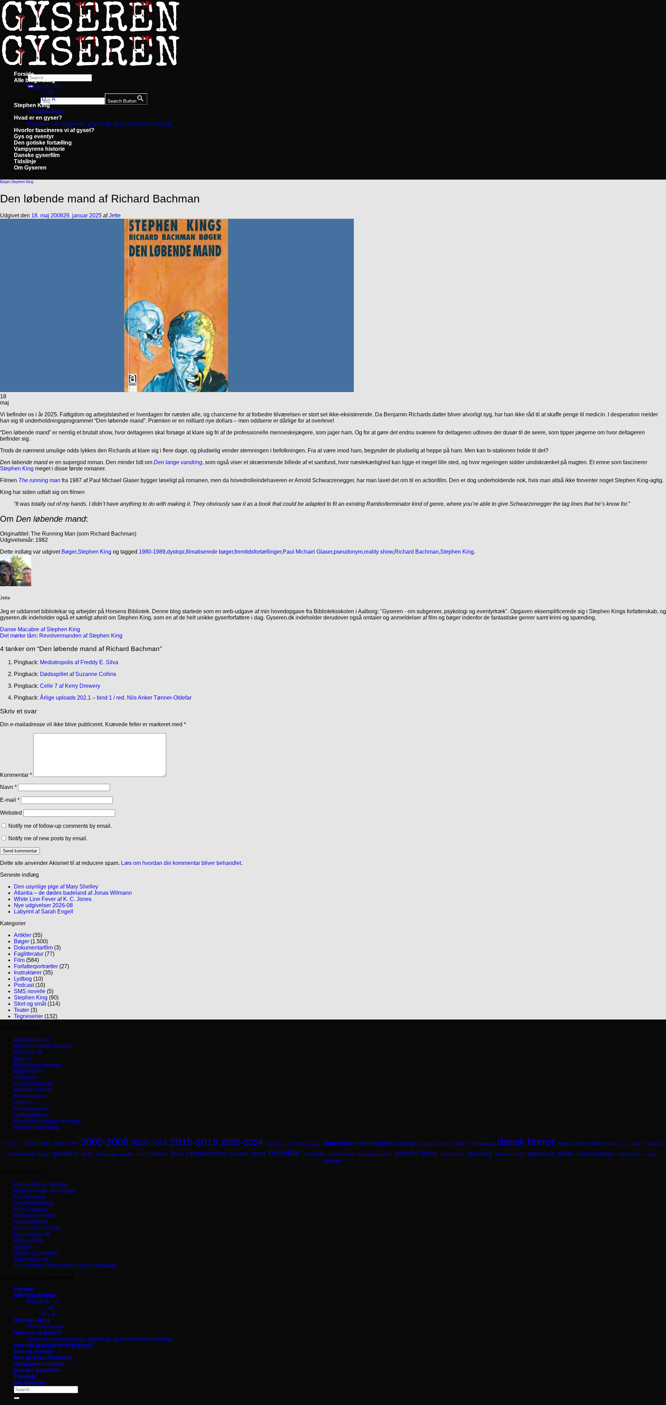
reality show (378, 552)
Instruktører (28, 972)
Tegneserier (28, 1016)
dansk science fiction (581, 1143)
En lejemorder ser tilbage (45, 1191)
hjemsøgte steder (114, 1154)
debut (613, 1144)
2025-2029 (275, 1144)
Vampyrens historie (39, 149)
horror (142, 1154)
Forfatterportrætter (36, 966)
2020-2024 (242, 1142)
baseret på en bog (435, 1144)
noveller (284, 1152)
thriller (566, 1154)
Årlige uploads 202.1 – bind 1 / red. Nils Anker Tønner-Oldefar (115, 698)
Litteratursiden (31, 1108)
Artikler (22, 935)
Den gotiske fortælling (43, 143)
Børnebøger (483, 1143)
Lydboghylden (31, 1115)
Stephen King (32, 105)
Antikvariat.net (31, 1040)
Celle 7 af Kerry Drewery (70, 686)
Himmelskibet (31, 1222)
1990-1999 (65, 1143)
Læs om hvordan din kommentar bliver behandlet (181, 863)
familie (636, 1144)
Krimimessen (30, 1096)
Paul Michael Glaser (307, 552)
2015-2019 (194, 1141)
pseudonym (348, 552)
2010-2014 (149, 1142)
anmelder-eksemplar (357, 1143)
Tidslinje (25, 161)
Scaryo (22, 1247)
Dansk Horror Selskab (41, 1184)
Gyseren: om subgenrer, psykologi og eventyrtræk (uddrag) (99, 124)
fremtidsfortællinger (257, 552)
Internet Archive (33, 1090)
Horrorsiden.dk (32, 1234)
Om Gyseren (30, 168)
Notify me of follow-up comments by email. (60, 826)
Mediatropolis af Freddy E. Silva (79, 662)
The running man (39, 480)
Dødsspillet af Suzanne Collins (78, 674)
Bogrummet (28, 1071)
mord (258, 1153)
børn (461, 1143)
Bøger (5, 182)
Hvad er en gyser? (38, 118)
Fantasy (653, 1143)
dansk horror (526, 1141)
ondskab (313, 1154)
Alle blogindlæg (34, 80)
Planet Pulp (28, 1240)
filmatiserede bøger (209, 552)
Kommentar (16, 775)
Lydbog (23, 979)
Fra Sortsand (30, 1197)
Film (19, 960)
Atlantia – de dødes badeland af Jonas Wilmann (73, 893)
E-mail (9, 800)
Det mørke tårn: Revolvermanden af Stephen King (61, 636)
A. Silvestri (297, 1144)
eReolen (24, 1077)
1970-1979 (11, 1144)
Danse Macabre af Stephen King (40, 629)
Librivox (23, 1102)
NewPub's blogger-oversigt (47, 1121)
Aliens (315, 1144)
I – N (47, 93)
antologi (405, 1143)
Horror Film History (37, 1228)
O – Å (49, 99)
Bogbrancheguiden (37, 1065)
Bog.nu (23, 1058)
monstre (238, 1154)
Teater (21, 1010)
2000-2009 (104, 1141)
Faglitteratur (28, 954)
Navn (8, 787)
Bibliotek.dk (28, 1052)
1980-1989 (152, 552)
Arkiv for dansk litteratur (42, 1046)
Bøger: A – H (43, 86)
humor (160, 1154)
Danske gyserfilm (37, 155)
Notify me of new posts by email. (47, 838)
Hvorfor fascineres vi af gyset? (54, 130)
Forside (24, 74)
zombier (332, 1161)
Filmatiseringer (46, 111)
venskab (650, 1154)
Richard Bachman (416, 552)
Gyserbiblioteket (34, 1203)
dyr (625, 1144)
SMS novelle (29, 991)
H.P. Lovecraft (31, 1209)
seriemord (452, 1154)
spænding (479, 1154)
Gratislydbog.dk (33, 1083)
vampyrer (629, 1154)
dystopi (176, 552)
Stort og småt (30, 1004)
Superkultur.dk (31, 1259)
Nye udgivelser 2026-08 (43, 905)
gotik (87, 1154)
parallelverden (341, 1154)
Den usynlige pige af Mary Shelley (56, 887)
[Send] (16, 1398)
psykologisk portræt (375, 1154)
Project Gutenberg (36, 1127)
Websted (11, 813)
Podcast (24, 985)
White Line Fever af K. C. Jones (53, 899)
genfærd (65, 1153)
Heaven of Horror (35, 1215)
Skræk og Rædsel (36, 1253)
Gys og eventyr (34, 136)
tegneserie (541, 1154)
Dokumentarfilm (33, 948)
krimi (177, 1154)
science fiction (416, 1153)
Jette (115, 215)
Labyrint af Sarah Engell (43, 911)
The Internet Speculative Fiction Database (65, 1265)
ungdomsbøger (596, 1154)
